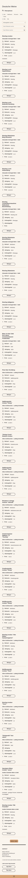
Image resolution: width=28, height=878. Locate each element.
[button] (14, 841)
